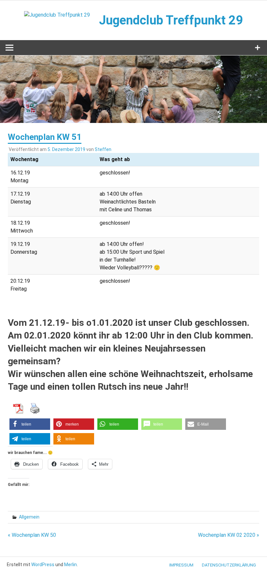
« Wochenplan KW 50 (32, 535)
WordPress (42, 564)
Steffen (103, 149)
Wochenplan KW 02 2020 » (228, 535)
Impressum (181, 565)
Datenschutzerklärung (229, 565)
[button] (29, 424)
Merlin (70, 564)
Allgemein (29, 517)
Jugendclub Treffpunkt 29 (171, 20)
